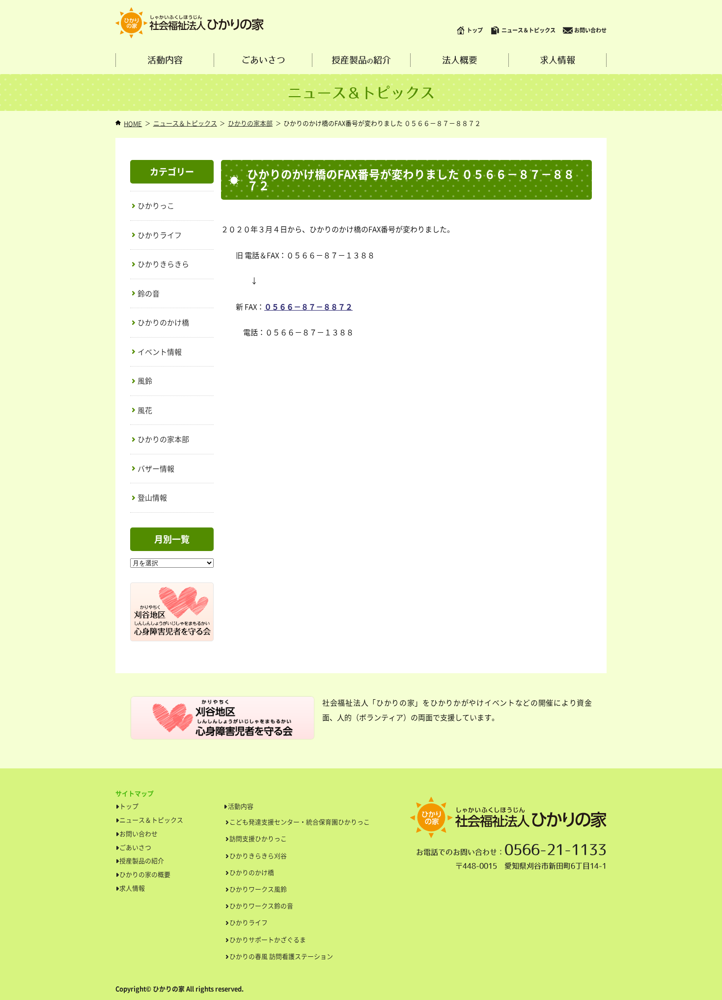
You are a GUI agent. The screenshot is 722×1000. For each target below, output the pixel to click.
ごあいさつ (263, 60)
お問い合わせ (590, 30)
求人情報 (557, 60)
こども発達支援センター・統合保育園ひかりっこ (299, 821)
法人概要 (459, 60)
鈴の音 (149, 293)
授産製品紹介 (361, 60)
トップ (475, 30)
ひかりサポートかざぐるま (267, 939)
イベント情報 (160, 351)
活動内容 (165, 60)
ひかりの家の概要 (144, 874)
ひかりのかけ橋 (163, 322)
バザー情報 (156, 468)
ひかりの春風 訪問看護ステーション (281, 956)
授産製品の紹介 (141, 860)
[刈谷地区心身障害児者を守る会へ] (172, 587)
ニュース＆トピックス (528, 30)
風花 (145, 410)
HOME (133, 123)
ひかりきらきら (163, 264)
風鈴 (145, 380)
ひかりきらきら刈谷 (258, 855)
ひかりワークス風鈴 (258, 889)
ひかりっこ (156, 205)
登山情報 (152, 497)
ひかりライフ (160, 235)
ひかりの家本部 (250, 123)
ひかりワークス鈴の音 (261, 905)
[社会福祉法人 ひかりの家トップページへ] (189, 23)
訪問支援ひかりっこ (258, 838)
